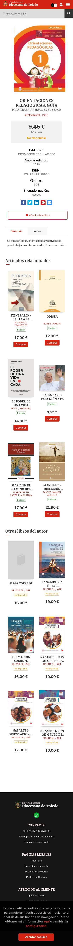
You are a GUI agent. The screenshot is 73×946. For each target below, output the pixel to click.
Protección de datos (36, 871)
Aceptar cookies (36, 937)
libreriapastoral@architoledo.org (36, 836)
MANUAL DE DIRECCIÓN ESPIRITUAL (52, 487)
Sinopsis (16, 231)
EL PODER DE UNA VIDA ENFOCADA (21, 403)
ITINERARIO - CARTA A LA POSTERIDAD (21, 317)
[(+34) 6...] (36, 815)
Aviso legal (37, 860)
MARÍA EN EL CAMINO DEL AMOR (21, 487)
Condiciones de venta (37, 866)
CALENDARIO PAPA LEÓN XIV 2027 (52, 397)
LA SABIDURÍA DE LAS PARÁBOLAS (52, 584)
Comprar (21, 344)
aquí (46, 921)
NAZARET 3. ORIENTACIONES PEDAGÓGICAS (21, 732)
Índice (37, 231)
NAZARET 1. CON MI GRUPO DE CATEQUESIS (52, 732)
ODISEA (52, 316)
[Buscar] (68, 13)
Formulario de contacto (36, 842)
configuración (36, 926)
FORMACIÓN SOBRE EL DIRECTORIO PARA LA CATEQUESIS (21, 658)
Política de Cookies (36, 877)
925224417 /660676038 (36, 831)
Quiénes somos (36, 895)
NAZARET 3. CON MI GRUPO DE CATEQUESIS (52, 658)
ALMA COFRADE (21, 583)
